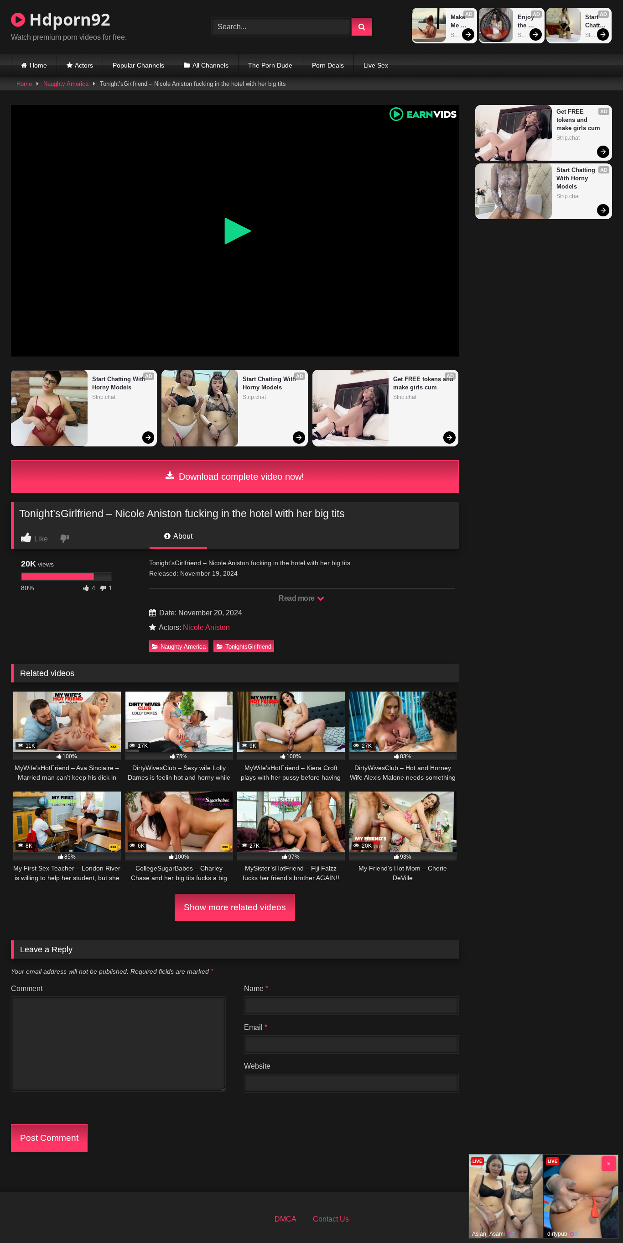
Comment (26, 988)
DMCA (285, 1219)
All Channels (210, 65)
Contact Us (331, 1219)
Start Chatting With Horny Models (595, 22)
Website (257, 1066)
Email (255, 1027)
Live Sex (375, 65)
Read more (297, 598)
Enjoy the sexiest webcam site (528, 22)
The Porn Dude (270, 65)
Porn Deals (328, 65)
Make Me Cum (459, 22)
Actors (84, 65)
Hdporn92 (67, 19)
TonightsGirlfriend (248, 646)
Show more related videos (235, 907)
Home (38, 65)
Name (256, 988)
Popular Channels (138, 65)
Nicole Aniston (206, 627)
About (182, 536)
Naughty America (65, 83)
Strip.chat (461, 35)
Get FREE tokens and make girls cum (423, 383)
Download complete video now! (240, 477)
